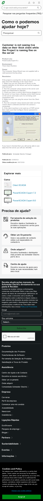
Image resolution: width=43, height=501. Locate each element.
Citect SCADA (19, 185)
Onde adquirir (7, 383)
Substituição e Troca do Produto (15, 362)
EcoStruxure (7, 425)
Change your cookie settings (22, 491)
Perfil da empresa (9, 401)
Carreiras (6, 397)
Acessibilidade (8, 408)
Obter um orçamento (10, 380)
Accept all (21, 497)
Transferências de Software (13, 355)
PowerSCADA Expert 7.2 (24, 193)
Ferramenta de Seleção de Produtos (17, 359)
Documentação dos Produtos (13, 352)
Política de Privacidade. (29, 307)
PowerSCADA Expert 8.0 (24, 200)
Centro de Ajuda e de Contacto (14, 373)
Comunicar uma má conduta (13, 404)
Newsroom (6, 411)
